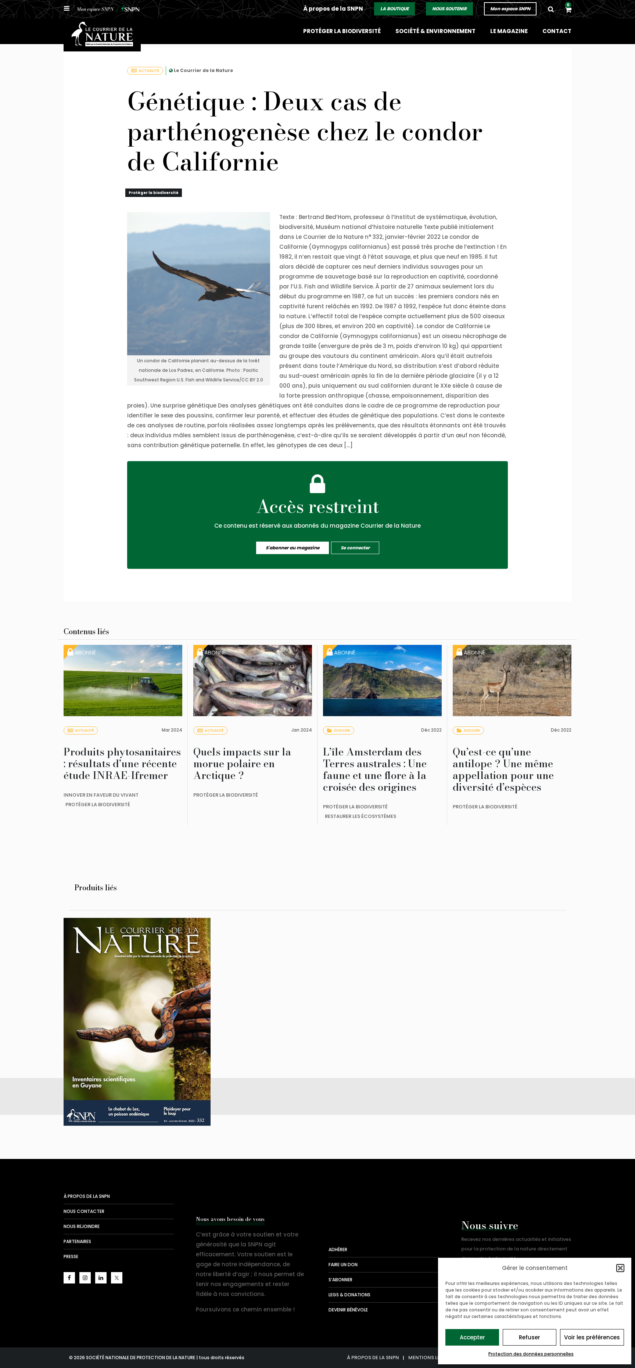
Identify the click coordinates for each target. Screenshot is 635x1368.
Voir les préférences (592, 1337)
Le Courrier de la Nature (203, 70)
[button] (620, 1268)
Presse (71, 1256)
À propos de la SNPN (333, 8)
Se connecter (355, 548)
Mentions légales (431, 1357)
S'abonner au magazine (292, 548)
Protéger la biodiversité (342, 31)
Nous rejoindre (82, 1226)
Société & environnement (435, 31)
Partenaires (77, 1241)
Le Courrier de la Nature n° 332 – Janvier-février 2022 (140, 1032)
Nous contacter (84, 1211)
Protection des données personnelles (531, 1354)
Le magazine (509, 31)
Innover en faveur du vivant (101, 794)
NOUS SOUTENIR (449, 9)
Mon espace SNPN (510, 9)
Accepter (472, 1337)
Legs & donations (349, 1295)
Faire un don (343, 1264)
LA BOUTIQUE (394, 9)
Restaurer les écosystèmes (360, 816)
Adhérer (338, 1249)
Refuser (529, 1337)
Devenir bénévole (348, 1310)
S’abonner (340, 1280)
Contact (556, 31)
